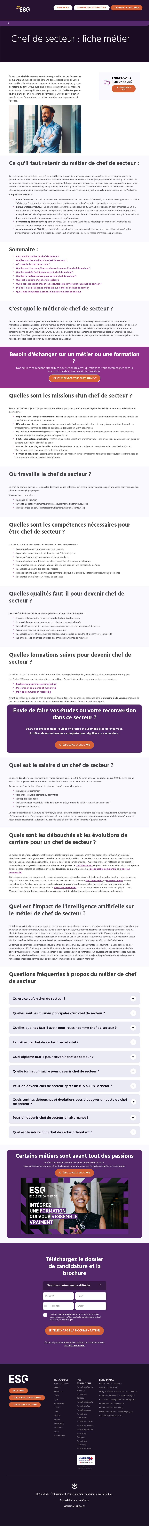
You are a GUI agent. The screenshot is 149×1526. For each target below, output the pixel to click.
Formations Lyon (84, 1410)
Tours (56, 1431)
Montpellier (59, 1403)
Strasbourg (59, 1423)
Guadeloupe (59, 1436)
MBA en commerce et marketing (33, 692)
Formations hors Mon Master (111, 1403)
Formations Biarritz (85, 1402)
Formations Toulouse (82, 1435)
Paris (56, 1411)
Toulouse (58, 1427)
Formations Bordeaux (82, 1396)
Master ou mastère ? (108, 1387)
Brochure (63, 8)
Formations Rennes (85, 1425)
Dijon (56, 1395)
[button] (74, 1490)
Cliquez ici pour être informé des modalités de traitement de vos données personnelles (74, 1344)
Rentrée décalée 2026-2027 (111, 1415)
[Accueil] (26, 1379)
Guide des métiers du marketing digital (116, 1411)
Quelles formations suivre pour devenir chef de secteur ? (46, 276)
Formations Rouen (85, 1429)
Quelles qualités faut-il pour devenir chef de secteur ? (44, 272)
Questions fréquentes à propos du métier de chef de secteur (48, 292)
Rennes (57, 1415)
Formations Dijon (84, 1406)
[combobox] (46, 1306)
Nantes (57, 1407)
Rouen (57, 1419)
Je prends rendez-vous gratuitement (75, 378)
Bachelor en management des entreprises (117, 1399)
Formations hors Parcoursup (111, 1407)
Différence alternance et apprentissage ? (117, 1395)
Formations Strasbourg (82, 1443)
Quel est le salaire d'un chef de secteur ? (37, 280)
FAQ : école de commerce (110, 1383)
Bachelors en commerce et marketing (36, 684)
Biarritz (57, 1387)
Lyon (56, 1399)
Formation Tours (84, 1448)
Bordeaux (58, 1391)
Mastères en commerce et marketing (36, 688)
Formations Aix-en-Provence (85, 1388)
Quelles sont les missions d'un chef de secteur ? (41, 260)
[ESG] (23, 9)
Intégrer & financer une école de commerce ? (119, 1391)
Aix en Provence (61, 1383)
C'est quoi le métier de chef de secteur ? (37, 256)
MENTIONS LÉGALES (74, 1507)
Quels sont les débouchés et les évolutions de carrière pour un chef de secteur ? (59, 284)
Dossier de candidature (91, 8)
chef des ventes (84, 865)
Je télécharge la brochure (74, 745)
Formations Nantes (85, 1421)
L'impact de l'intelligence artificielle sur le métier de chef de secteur (52, 288)
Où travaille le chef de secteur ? (33, 264)
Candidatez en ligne (25, 1405)
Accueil (9, 23)
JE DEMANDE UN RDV (123, 88)
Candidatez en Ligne (127, 8)
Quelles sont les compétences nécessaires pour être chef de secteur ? (53, 268)
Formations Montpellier (82, 1416)
